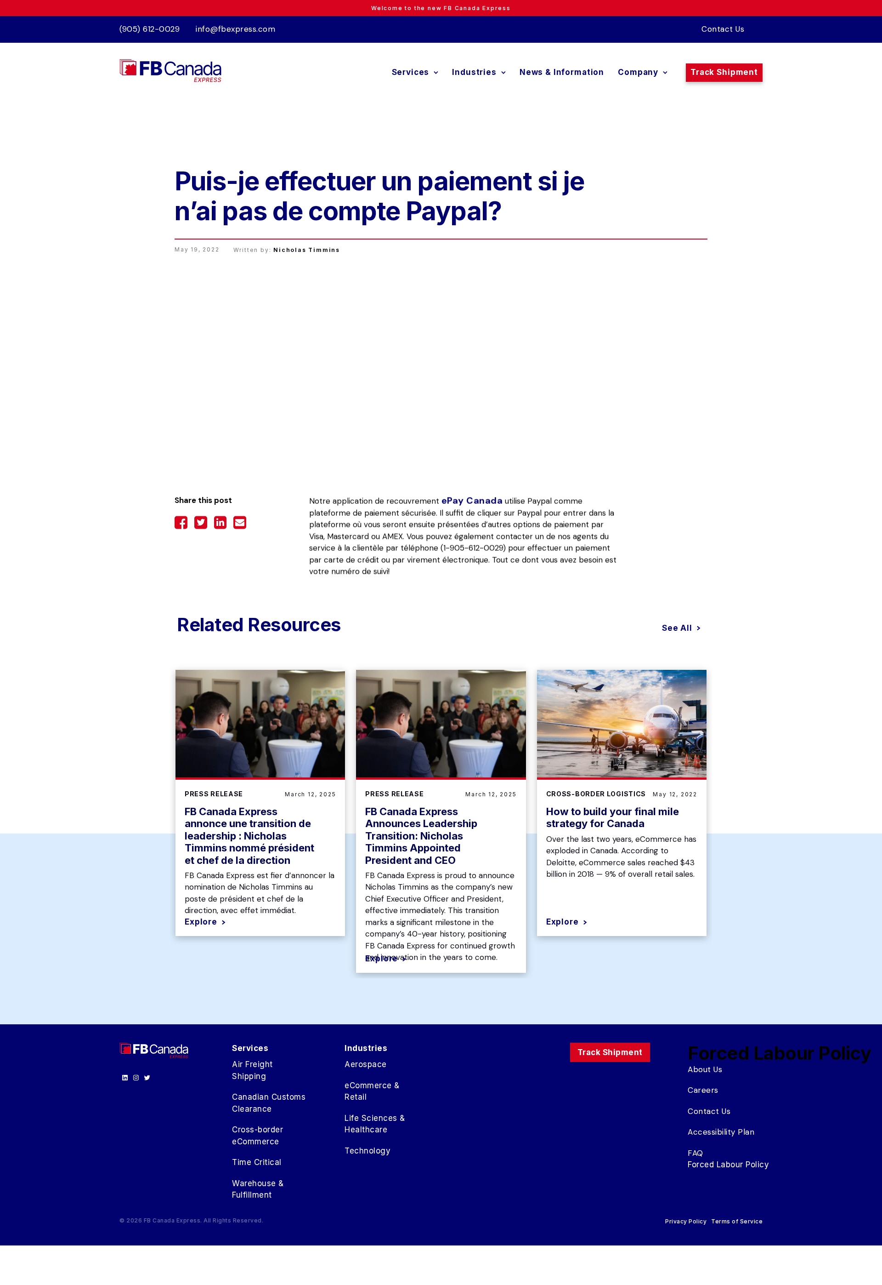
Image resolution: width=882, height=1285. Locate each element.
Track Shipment (724, 72)
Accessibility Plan (721, 1132)
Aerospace (366, 1064)
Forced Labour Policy (728, 1164)
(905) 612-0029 (149, 29)
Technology (367, 1150)
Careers (703, 1090)
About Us (705, 1069)
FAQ (695, 1153)
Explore (201, 922)
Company (638, 72)
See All (677, 628)
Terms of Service (737, 1221)
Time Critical (257, 1162)
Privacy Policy (686, 1221)
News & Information (562, 72)
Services (411, 72)
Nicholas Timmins (306, 249)
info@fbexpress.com (235, 29)
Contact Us (722, 29)
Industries (474, 72)
